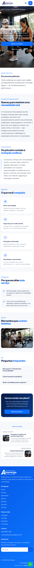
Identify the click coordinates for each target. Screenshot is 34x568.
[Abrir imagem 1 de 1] (17, 338)
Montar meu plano (17, 44)
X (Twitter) (4, 524)
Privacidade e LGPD (26, 563)
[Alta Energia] (9, 3)
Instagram (4, 515)
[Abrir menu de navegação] (26, 3)
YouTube (4, 518)
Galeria (3, 498)
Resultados (5, 496)
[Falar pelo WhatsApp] (30, 564)
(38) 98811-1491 (6, 532)
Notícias (4, 501)
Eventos (3, 493)
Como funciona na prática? (12, 376)
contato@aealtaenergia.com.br (11, 535)
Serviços (7, 9)
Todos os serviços (17, 49)
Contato (3, 507)
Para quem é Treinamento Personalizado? (12, 370)
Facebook (4, 521)
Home (2, 9)
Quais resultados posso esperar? (14, 382)
